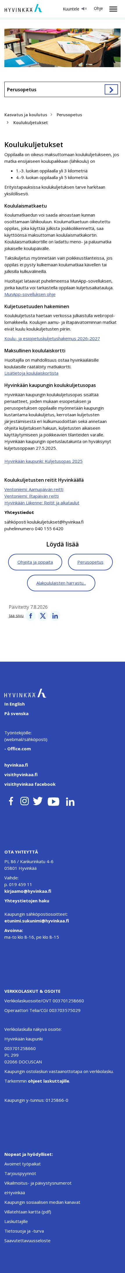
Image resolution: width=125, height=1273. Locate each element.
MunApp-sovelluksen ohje (30, 294)
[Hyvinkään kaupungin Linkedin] (70, 800)
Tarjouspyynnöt (20, 1173)
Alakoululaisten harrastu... (61, 583)
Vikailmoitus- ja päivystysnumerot (38, 1183)
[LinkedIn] (55, 615)
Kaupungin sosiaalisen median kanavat (42, 1202)
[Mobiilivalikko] (111, 9)
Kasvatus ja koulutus (25, 114)
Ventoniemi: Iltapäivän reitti (31, 496)
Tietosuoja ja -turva (24, 1231)
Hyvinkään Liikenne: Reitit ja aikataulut (41, 503)
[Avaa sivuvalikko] (111, 89)
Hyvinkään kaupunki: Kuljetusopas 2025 (43, 461)
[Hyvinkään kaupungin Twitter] (38, 800)
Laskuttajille (16, 1221)
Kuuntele (71, 9)
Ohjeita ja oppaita (35, 562)
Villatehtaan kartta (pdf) (27, 1212)
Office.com (18, 748)
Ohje (98, 8)
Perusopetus (21, 89)
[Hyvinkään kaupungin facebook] (11, 800)
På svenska (16, 713)
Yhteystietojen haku (26, 901)
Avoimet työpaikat (22, 1164)
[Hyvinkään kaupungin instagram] (25, 800)
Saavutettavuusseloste (27, 1240)
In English (14, 704)
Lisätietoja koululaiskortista (31, 373)
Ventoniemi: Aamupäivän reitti (33, 489)
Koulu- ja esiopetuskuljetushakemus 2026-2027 (52, 338)
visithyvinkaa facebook (30, 784)
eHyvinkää (14, 1192)
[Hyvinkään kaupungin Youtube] (53, 800)
